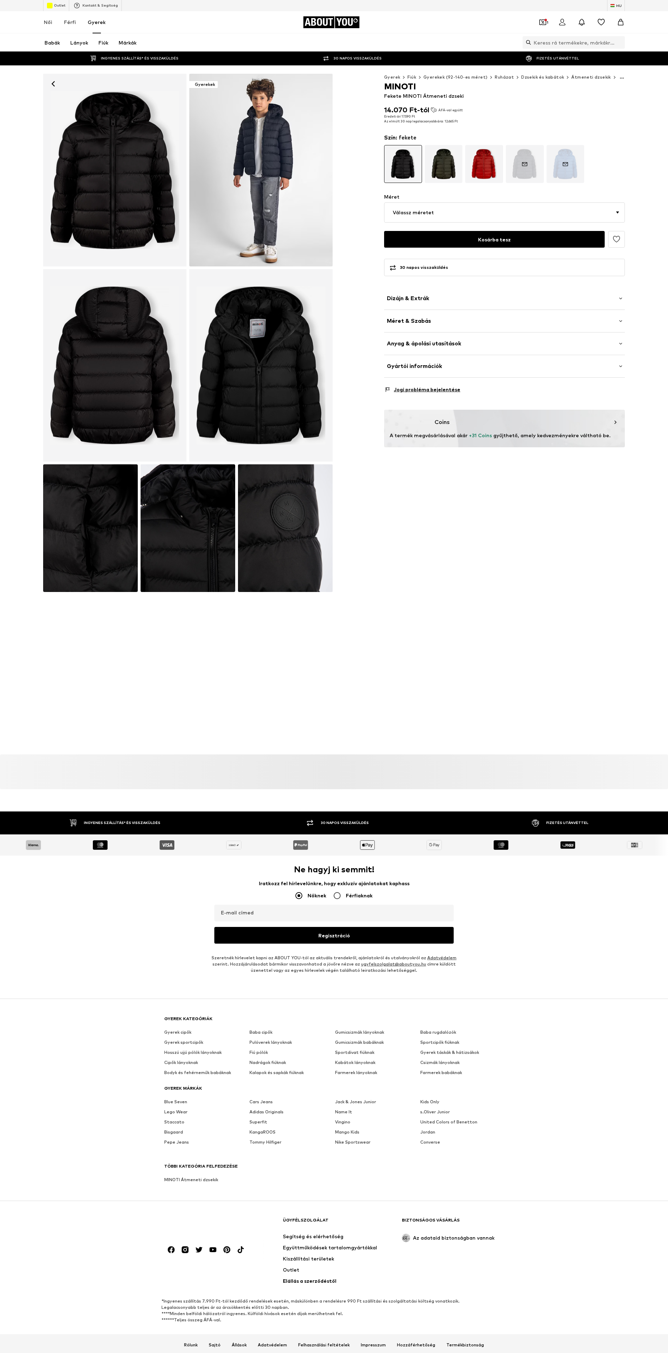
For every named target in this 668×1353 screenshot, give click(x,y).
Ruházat (504, 77)
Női (48, 22)
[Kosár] (621, 22)
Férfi (70, 22)
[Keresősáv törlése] (619, 42)
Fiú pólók (258, 1052)
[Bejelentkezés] (562, 22)
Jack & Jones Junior (355, 1102)
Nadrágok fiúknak (267, 1062)
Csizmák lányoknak (440, 1062)
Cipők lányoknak (181, 1062)
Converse (430, 1142)
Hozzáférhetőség (416, 1345)
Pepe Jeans (176, 1142)
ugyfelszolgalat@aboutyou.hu (393, 964)
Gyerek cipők (177, 1032)
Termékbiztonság (465, 1345)
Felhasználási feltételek (324, 1345)
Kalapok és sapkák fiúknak (276, 1072)
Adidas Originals (266, 1112)
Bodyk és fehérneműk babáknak (197, 1072)
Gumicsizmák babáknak (359, 1042)
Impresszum (373, 1345)
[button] (504, 212)
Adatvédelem (441, 958)
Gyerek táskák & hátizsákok (449, 1052)
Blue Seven (175, 1102)
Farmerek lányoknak (356, 1072)
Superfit (258, 1122)
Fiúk (411, 77)
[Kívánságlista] (601, 22)
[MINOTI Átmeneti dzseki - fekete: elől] (114, 170)
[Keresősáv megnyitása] (527, 42)
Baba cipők (260, 1032)
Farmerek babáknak (441, 1072)
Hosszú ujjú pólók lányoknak (193, 1052)
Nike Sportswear (353, 1142)
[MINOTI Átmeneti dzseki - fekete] (114, 365)
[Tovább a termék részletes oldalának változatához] (403, 164)
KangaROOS (262, 1132)
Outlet (59, 5)
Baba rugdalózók (438, 1032)
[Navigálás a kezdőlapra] (202, 1223)
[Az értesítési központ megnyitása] (582, 22)
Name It (343, 1112)
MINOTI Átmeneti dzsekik (191, 1180)
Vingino (342, 1122)
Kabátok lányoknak (355, 1062)
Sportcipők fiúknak (439, 1042)
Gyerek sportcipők (183, 1042)
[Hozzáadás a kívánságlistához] (616, 239)
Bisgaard (173, 1132)
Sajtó (215, 1345)
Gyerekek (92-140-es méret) (455, 77)
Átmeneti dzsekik (591, 77)
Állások (239, 1345)
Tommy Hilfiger (265, 1142)
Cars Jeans (261, 1102)
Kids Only (429, 1102)
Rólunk (191, 1345)
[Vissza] (53, 84)
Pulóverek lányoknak (270, 1042)
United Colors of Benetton (448, 1122)
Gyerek (96, 22)
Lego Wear (176, 1112)
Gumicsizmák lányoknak (359, 1032)
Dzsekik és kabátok (542, 77)
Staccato (174, 1122)
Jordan (427, 1132)
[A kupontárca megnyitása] (543, 22)
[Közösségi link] (171, 1250)
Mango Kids (347, 1132)
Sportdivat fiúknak (354, 1052)
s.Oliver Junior (435, 1112)
